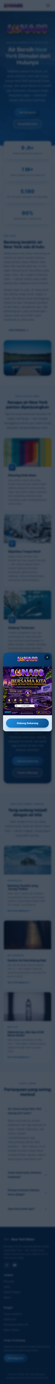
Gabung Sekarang (27, 723)
